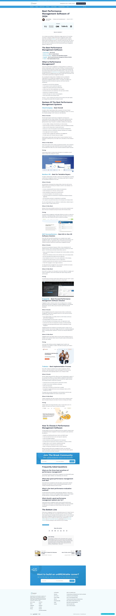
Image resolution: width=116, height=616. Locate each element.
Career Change (53, 6)
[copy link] (67, 531)
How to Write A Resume (71, 605)
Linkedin (40, 607)
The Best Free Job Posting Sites (72, 595)
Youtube (40, 608)
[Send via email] (64, 531)
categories (32, 605)
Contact (31, 607)
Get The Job (42, 6)
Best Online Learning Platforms (72, 602)
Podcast (73, 3)
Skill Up (47, 6)
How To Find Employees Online (72, 597)
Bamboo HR (45, 53)
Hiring (36, 6)
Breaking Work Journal (64, 3)
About (31, 603)
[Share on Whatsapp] (58, 531)
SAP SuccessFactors (47, 55)
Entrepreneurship (61, 6)
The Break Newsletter (42, 610)
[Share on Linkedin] (61, 531)
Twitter (40, 603)
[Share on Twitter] (52, 531)
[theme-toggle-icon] (85, 6)
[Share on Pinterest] (55, 531)
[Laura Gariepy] (43, 19)
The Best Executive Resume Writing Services (74, 599)
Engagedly (45, 57)
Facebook (40, 605)
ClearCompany (46, 52)
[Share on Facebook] (49, 531)
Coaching (69, 3)
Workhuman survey (56, 72)
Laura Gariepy (48, 19)
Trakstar (45, 58)
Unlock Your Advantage (81, 3)
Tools (67, 6)
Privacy (31, 608)
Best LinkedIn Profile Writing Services (73, 600)
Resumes (31, 6)
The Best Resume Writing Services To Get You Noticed (76, 594)
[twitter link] (33, 614)
